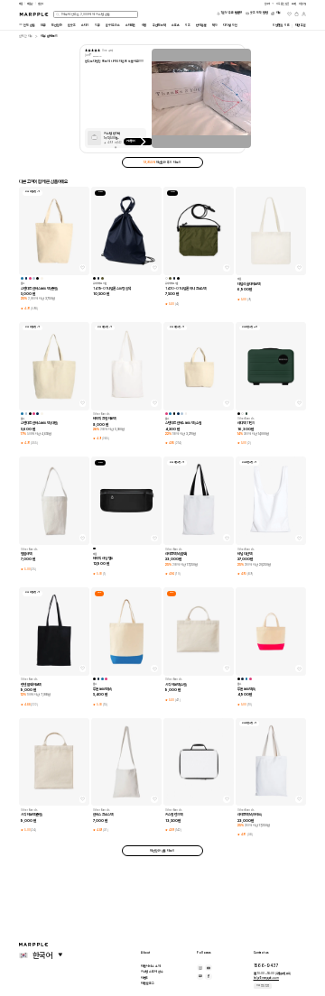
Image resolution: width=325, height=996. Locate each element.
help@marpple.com (266, 978)
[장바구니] (296, 14)
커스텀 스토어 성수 (152, 971)
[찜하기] (83, 268)
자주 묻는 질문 (262, 985)
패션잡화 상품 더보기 (162, 851)
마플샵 (29, 3)
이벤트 (145, 978)
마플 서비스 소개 (151, 966)
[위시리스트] (289, 14)
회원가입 (302, 3)
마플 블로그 (147, 983)
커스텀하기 (130, 141)
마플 (21, 3)
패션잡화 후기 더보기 (162, 162)
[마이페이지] (304, 14)
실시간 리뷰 (25, 36)
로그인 (294, 3)
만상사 (40, 3)
